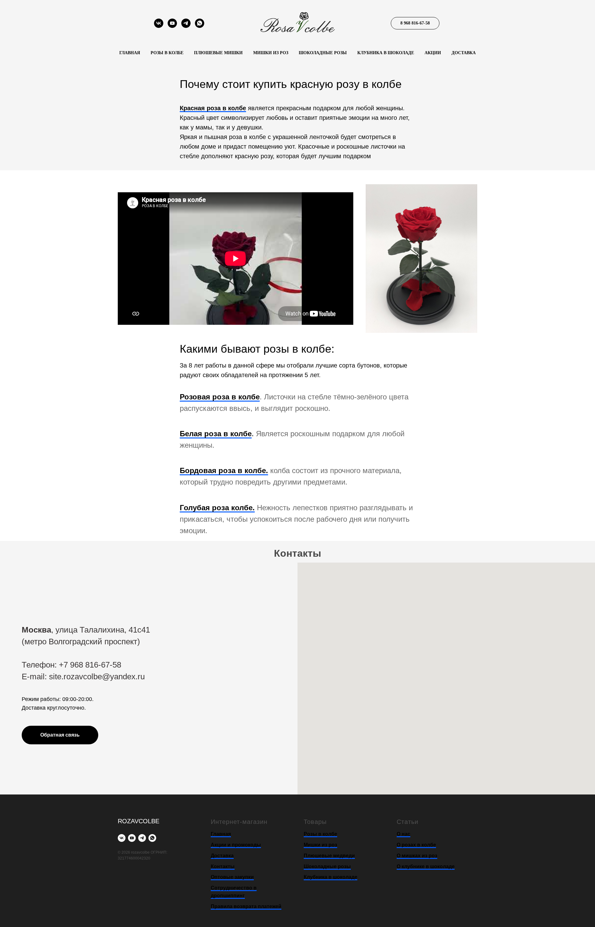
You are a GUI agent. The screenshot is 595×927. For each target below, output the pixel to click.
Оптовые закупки (232, 877)
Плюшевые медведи (329, 855)
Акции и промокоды (236, 844)
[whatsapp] (199, 26)
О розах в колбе (416, 844)
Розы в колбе (167, 52)
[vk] (158, 26)
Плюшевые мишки (218, 52)
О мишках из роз (417, 855)
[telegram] (186, 26)
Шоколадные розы (323, 52)
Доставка (464, 52)
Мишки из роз (270, 52)
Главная (129, 52)
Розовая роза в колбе (220, 397)
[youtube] (172, 26)
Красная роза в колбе (213, 108)
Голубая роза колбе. (217, 507)
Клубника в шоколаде (385, 52)
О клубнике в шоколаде (426, 866)
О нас (403, 834)
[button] (60, 735)
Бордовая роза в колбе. (224, 470)
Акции (433, 52)
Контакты (223, 866)
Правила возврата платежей (246, 906)
